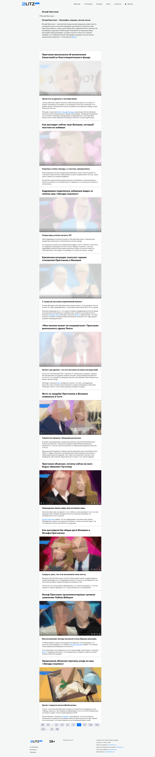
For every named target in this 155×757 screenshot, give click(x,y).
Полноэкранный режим (97, 94)
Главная (36, 741)
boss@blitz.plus (119, 747)
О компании (88, 4)
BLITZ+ (74, 37)
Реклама (99, 4)
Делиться (99, 94)
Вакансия (77, 4)
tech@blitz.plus (113, 749)
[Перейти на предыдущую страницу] (48, 724)
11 (97, 725)
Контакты (117, 4)
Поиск (108, 4)
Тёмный (130, 4)
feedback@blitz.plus (110, 751)
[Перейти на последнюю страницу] (57, 729)
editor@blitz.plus (112, 744)
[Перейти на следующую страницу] (52, 729)
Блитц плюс (30, 4)
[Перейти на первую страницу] (43, 724)
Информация (94, 94)
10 (91, 725)
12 (44, 729)
